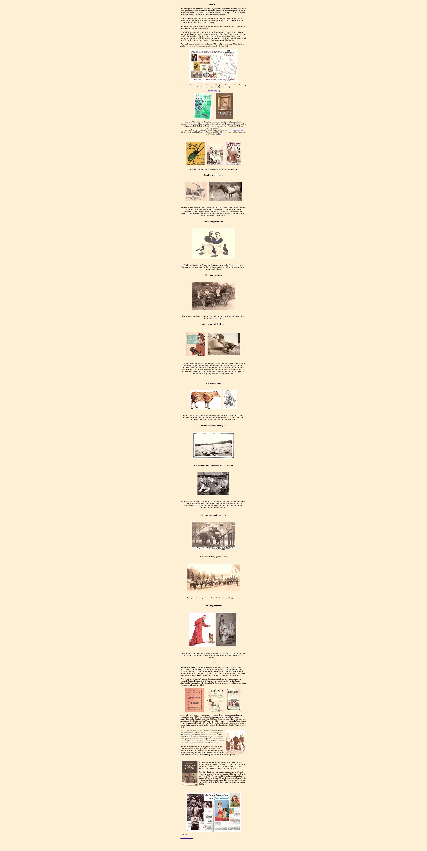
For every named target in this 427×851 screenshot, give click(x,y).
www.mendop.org (213, 91)
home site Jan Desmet (186, 838)
